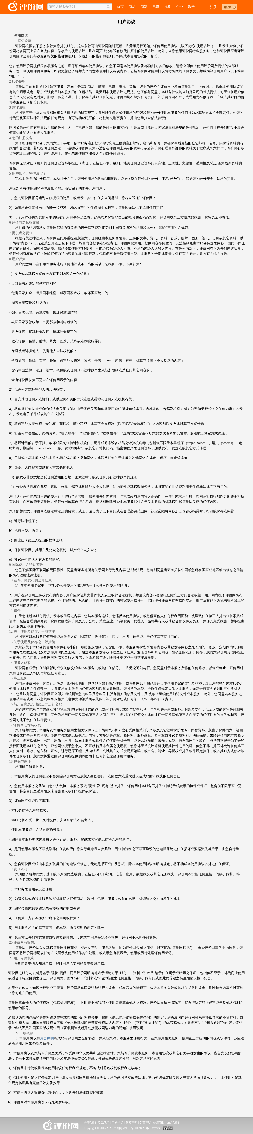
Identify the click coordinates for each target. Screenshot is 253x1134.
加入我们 (173, 1122)
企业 (179, 7)
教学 (191, 7)
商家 (144, 7)
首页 (120, 7)
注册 (213, 7)
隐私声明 (167, 228)
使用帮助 (159, 1122)
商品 (132, 7)
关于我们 (90, 1122)
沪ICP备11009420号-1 (137, 1128)
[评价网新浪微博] (168, 1129)
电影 (155, 7)
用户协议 (118, 1122)
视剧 (167, 7)
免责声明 (145, 1122)
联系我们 (104, 1122)
